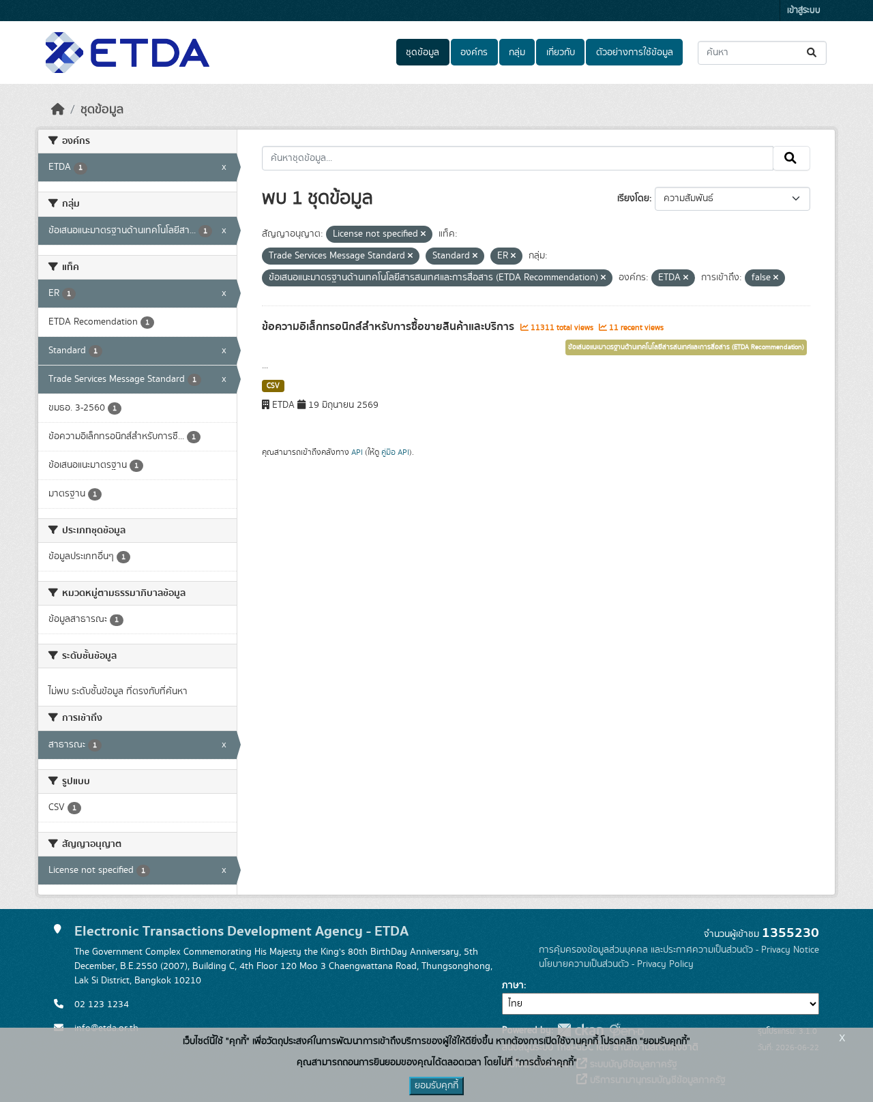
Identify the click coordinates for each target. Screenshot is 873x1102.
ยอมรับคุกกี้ (436, 1085)
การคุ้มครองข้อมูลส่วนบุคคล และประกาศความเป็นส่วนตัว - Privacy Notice (679, 950)
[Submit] (812, 53)
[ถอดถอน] (423, 234)
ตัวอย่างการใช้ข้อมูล (634, 52)
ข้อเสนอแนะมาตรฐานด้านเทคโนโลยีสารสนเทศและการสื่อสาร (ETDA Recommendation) (686, 347)
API (357, 452)
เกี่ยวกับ (560, 52)
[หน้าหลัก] (58, 110)
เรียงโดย (633, 198)
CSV (273, 386)
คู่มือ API (395, 452)
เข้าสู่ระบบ (803, 10)
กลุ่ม (517, 52)
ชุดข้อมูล (422, 52)
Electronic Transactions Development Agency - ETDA (241, 931)
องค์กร (474, 52)
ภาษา (513, 985)
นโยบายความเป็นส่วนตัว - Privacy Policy (616, 964)
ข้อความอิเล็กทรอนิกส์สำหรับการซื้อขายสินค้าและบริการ (389, 327)
